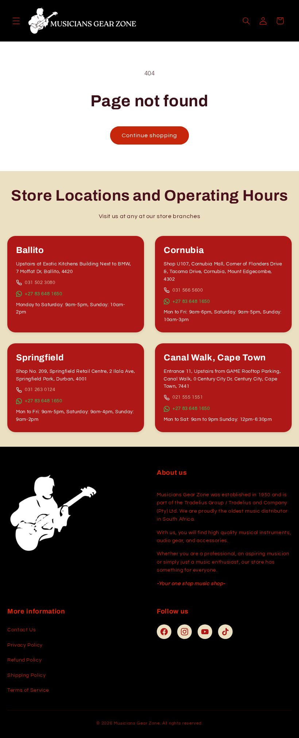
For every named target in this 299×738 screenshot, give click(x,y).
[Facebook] (164, 631)
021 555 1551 (187, 397)
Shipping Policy (26, 675)
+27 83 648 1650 (43, 293)
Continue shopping (150, 135)
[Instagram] (184, 631)
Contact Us (21, 629)
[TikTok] (225, 631)
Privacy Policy (25, 645)
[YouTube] (205, 631)
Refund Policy (24, 660)
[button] (16, 20)
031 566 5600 (187, 290)
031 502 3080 (40, 282)
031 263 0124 (40, 389)
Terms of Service (28, 690)
